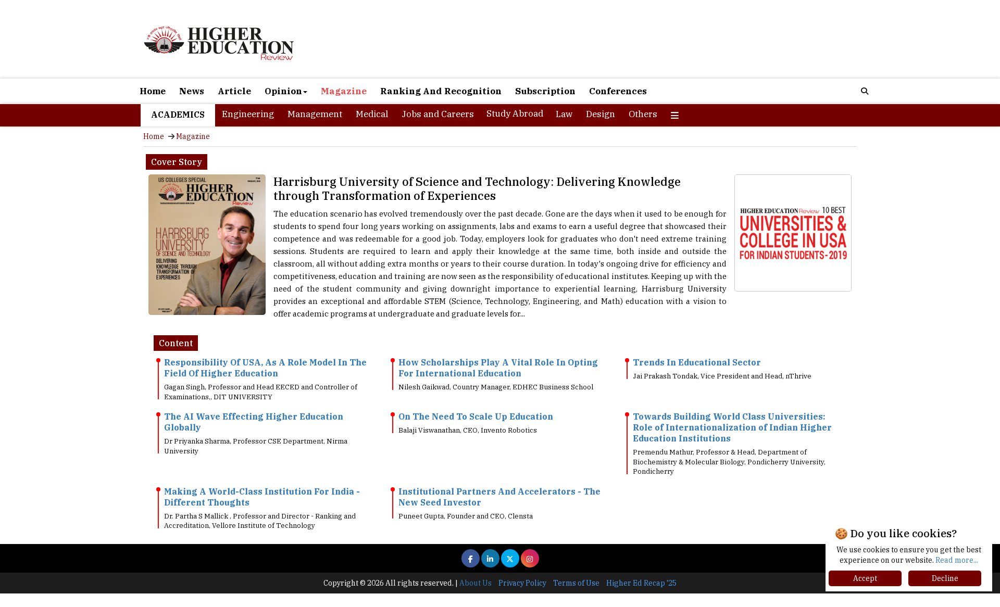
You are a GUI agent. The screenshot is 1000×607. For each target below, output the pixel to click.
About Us (475, 583)
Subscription (545, 91)
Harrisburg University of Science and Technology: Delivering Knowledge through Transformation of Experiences (477, 188)
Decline (945, 578)
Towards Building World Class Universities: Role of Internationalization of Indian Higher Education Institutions (732, 427)
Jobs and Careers (438, 114)
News (191, 91)
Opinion (283, 91)
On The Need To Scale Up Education (475, 416)
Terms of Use (576, 583)
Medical (372, 114)
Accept (865, 578)
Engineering (248, 114)
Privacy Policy (522, 583)
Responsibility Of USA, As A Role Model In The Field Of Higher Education (265, 367)
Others (643, 114)
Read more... (956, 560)
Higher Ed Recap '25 (641, 583)
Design (600, 114)
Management (315, 114)
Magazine (344, 91)
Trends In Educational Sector (697, 362)
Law (564, 114)
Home (153, 91)
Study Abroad (514, 113)
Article (234, 91)
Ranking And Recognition (441, 91)
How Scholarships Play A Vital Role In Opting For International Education (498, 367)
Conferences (618, 91)
